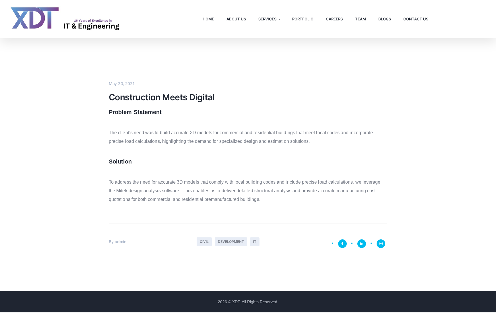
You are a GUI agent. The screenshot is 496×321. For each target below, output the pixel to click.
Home (208, 19)
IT (254, 241)
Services (267, 19)
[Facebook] (342, 243)
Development (231, 241)
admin (120, 241)
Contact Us (415, 19)
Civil (204, 241)
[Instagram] (381, 243)
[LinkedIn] (361, 243)
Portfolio (302, 19)
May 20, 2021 (122, 83)
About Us (236, 19)
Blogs (384, 19)
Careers (334, 19)
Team (360, 19)
